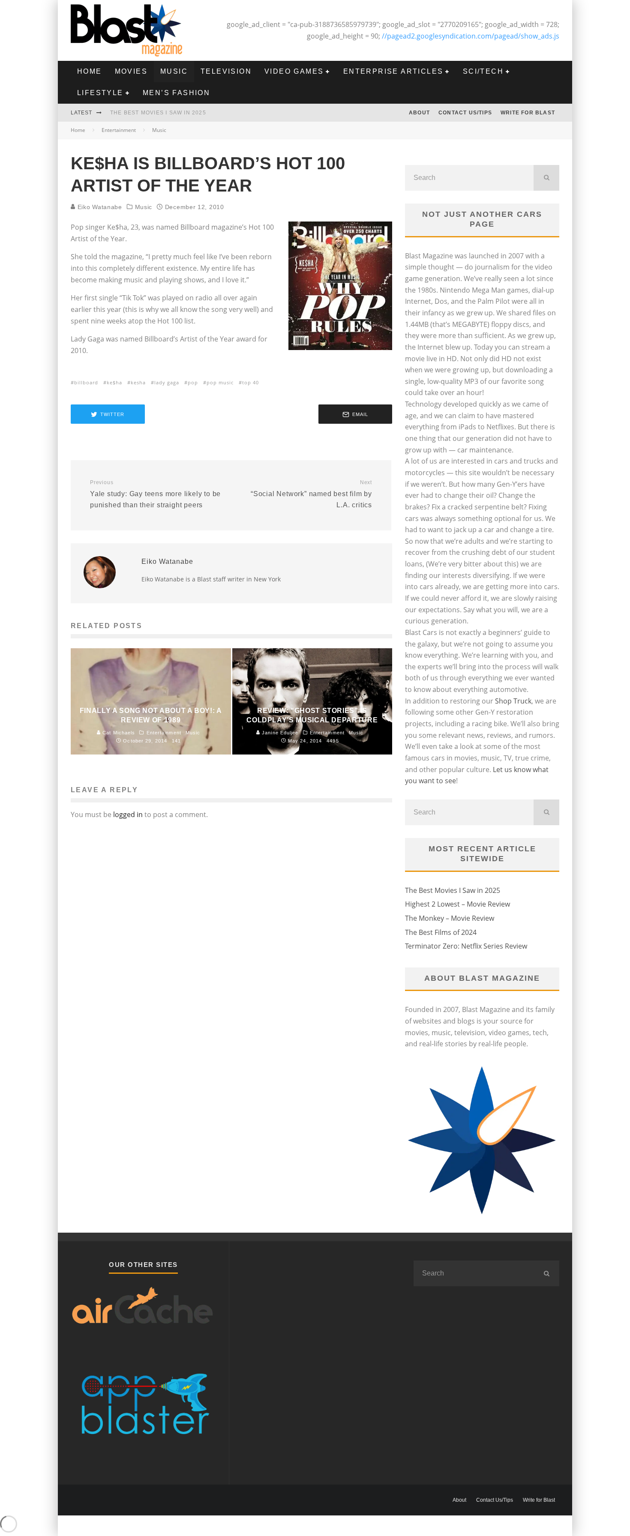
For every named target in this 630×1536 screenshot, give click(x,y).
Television (226, 71)
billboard (86, 382)
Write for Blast (528, 113)
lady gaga (166, 382)
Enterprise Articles (393, 71)
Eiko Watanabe (98, 207)
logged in (128, 814)
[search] (546, 178)
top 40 (250, 382)
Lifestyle (100, 92)
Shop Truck (513, 701)
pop (193, 382)
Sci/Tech (483, 71)
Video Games (294, 71)
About (419, 113)
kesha (138, 382)
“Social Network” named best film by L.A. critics (311, 494)
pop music (220, 382)
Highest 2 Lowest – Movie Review (457, 904)
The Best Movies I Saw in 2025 (158, 113)
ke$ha (114, 382)
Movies (131, 71)
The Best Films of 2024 (441, 932)
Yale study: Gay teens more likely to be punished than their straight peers (155, 494)
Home (89, 71)
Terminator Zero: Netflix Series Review (466, 946)
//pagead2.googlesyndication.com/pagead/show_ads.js (470, 36)
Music (174, 71)
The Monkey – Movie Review (449, 918)
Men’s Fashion (176, 92)
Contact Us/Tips (465, 113)
